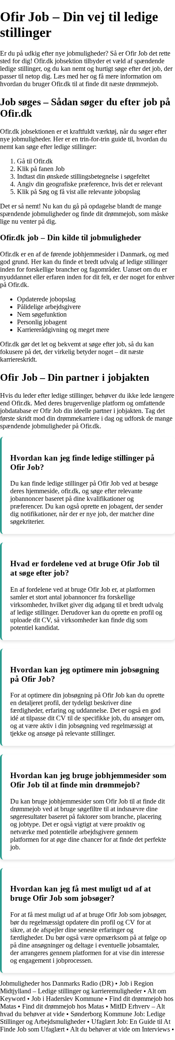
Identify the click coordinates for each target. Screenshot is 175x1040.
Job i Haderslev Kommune (67, 998)
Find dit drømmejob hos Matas (63, 1006)
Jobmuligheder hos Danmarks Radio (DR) (56, 983)
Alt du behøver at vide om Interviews (120, 1029)
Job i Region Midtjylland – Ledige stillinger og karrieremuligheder (76, 987)
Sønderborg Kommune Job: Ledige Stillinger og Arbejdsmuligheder (82, 1017)
